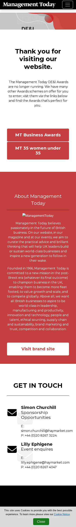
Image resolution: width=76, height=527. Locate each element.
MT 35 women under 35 (38, 151)
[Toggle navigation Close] (67, 5)
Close (41, 521)
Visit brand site (38, 348)
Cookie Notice (62, 514)
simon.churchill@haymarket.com (47, 431)
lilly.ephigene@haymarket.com (45, 462)
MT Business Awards (38, 134)
